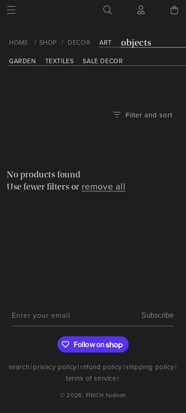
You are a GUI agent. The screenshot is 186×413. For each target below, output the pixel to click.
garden (22, 61)
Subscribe (157, 315)
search (19, 367)
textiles (59, 61)
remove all (104, 186)
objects (136, 42)
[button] (11, 10)
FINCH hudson (106, 395)
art (105, 42)
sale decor (103, 61)
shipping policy (150, 367)
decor (79, 42)
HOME (18, 42)
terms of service (91, 378)
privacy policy (54, 367)
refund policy (101, 367)
